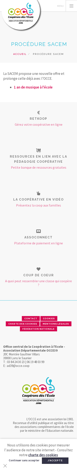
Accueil (20, 54)
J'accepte (55, 460)
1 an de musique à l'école (33, 87)
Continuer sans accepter (24, 460)
